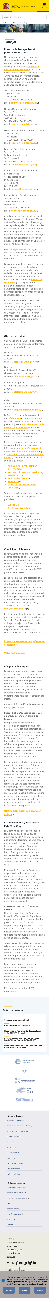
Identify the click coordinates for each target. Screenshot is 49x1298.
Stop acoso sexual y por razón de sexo (20, 1131)
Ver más (9, 1290)
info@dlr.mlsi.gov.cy (15, 608)
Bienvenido (17, 22)
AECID (9, 1203)
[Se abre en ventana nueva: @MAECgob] (8, 1263)
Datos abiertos (12, 1147)
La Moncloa (11, 1219)
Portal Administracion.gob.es (17, 1198)
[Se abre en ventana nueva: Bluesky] (30, 1263)
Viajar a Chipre (29, 22)
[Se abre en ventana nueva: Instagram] (25, 1263)
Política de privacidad (15, 1242)
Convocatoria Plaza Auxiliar (17, 1025)
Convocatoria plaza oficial (16, 1020)
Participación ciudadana (15, 1163)
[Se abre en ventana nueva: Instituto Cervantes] (24, 1071)
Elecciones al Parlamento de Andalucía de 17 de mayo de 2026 (22, 1032)
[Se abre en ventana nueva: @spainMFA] (12, 1263)
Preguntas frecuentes (14, 1136)
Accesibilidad (12, 1246)
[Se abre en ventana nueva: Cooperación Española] (24, 1061)
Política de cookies (14, 1253)
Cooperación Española (15, 1187)
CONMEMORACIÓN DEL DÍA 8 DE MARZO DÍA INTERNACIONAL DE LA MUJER (23, 1039)
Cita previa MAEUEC (13, 1152)
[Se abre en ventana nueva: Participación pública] (24, 1081)
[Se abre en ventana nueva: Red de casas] (24, 1090)
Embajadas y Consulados (15, 1120)
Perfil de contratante (14, 1174)
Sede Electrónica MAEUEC (16, 1192)
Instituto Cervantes (14, 1209)
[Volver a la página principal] (18, 6)
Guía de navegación (14, 1249)
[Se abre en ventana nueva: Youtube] (21, 1263)
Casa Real (10, 1225)
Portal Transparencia (14, 1214)
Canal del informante (14, 1169)
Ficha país (10, 1142)
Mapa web (11, 1257)
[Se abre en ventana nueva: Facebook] (17, 1263)
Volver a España (13, 653)
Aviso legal (11, 1239)
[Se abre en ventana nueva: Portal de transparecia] (24, 1100)
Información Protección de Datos (18, 1126)
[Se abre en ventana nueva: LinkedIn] (34, 1263)
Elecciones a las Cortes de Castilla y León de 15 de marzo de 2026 (23, 1046)
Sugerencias (11, 1158)
